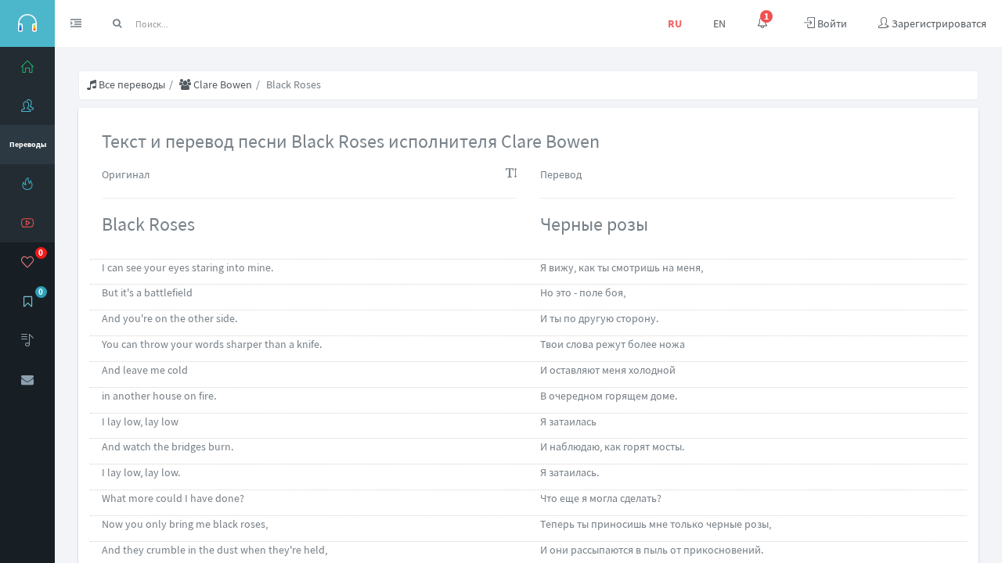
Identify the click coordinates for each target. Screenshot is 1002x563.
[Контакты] (27, 379)
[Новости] (27, 183)
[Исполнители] (27, 105)
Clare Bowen (221, 84)
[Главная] (27, 66)
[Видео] (27, 222)
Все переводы (130, 84)
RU (675, 23)
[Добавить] (27, 340)
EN (719, 23)
